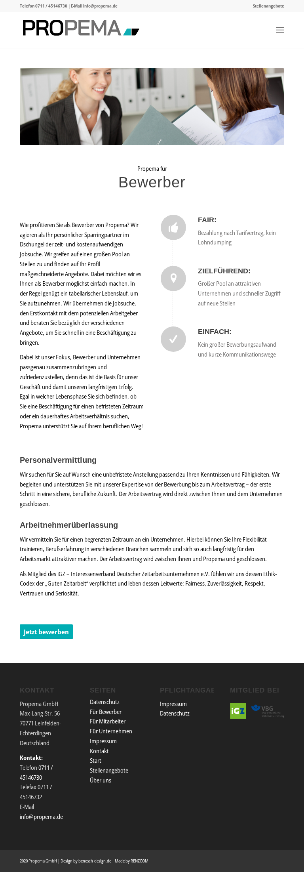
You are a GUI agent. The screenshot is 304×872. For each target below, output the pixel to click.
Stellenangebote (268, 6)
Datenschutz (105, 702)
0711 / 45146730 (51, 6)
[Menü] (280, 30)
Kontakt (99, 751)
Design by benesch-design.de (86, 861)
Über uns (100, 780)
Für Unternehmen (111, 731)
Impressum (103, 741)
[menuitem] (266, 6)
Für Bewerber (106, 712)
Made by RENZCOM (131, 861)
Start (95, 760)
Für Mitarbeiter (107, 721)
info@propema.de (100, 6)
